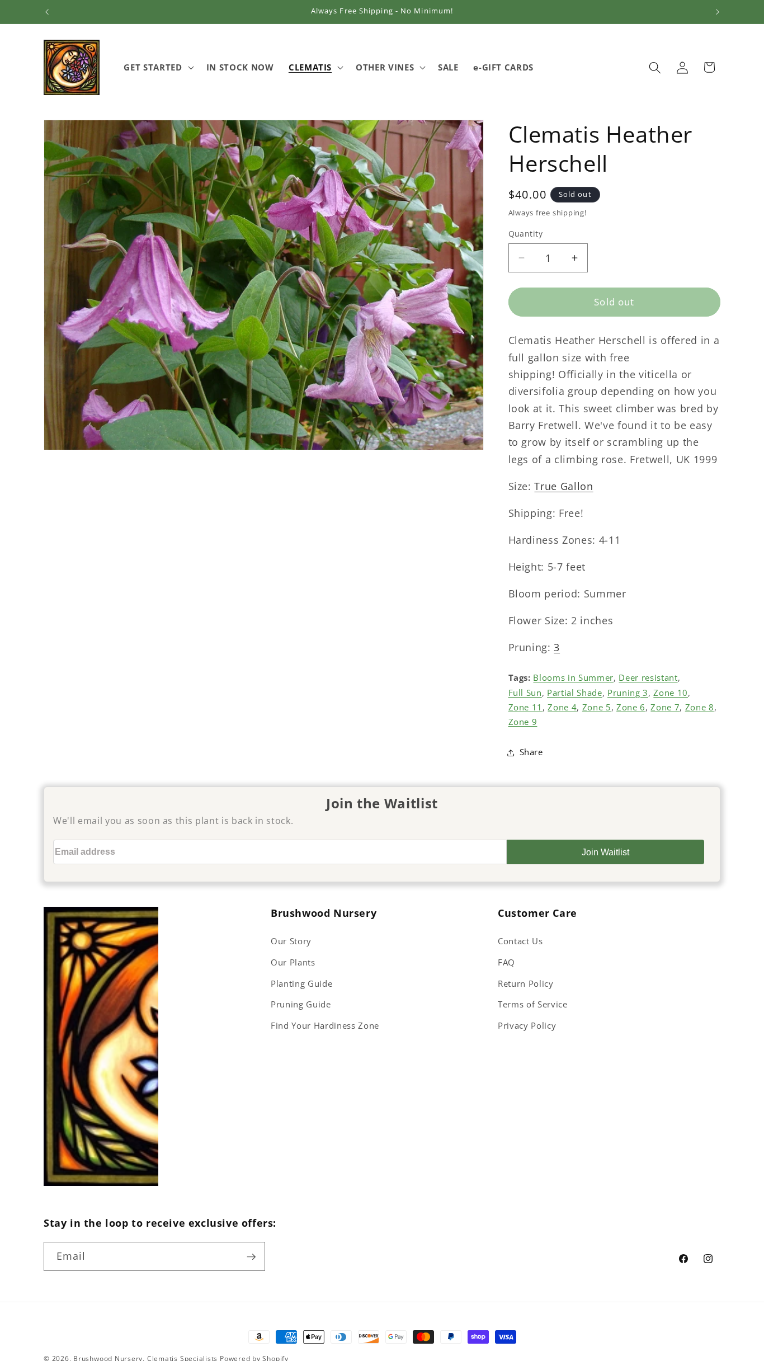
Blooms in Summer (573, 678)
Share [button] (531, 752)
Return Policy (526, 984)
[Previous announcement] (47, 11)
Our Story (291, 941)
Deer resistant (648, 678)
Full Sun (525, 693)
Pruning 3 (627, 693)
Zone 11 (525, 707)
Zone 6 (630, 707)
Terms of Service (533, 1004)
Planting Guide (301, 984)
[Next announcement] (717, 11)
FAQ (506, 962)
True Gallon (563, 486)
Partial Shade (574, 693)
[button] (157, 68)
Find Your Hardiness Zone (325, 1026)
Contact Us (520, 941)
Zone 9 (522, 722)
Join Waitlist (605, 852)
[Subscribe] (251, 1256)
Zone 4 (562, 707)
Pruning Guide (301, 1004)
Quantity (525, 233)
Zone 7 (665, 707)
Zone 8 (699, 707)
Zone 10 (670, 693)
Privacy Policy (527, 1026)
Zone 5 (596, 707)
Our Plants (293, 962)
